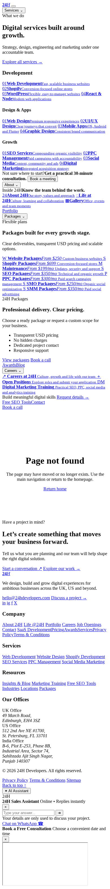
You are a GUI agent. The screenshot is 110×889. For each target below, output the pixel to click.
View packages (15, 360)
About (11, 185)
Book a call (40, 360)
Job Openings (89, 624)
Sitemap (74, 780)
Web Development (19, 656)
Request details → (73, 397)
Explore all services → (22, 61)
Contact (38, 402)
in (4, 602)
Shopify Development (85, 656)
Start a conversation (22, 568)
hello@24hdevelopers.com (26, 597)
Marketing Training (49, 683)
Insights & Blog (16, 683)
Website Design (51, 656)
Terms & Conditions (32, 634)
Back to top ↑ (14, 785)
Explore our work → (61, 568)
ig (8, 602)
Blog (20, 365)
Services (14, 10)
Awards (9, 365)
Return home (55, 488)
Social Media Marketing (83, 661)
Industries (10, 688)
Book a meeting (43, 179)
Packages (15, 216)
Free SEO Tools (16, 402)
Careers (13, 370)
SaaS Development (34, 629)
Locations (29, 688)
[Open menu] (13, 6)
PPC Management (44, 661)
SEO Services (14, 661)
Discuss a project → (69, 597)
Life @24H (34, 624)
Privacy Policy (15, 780)
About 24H (12, 624)
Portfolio (10, 210)
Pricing (57, 629)
